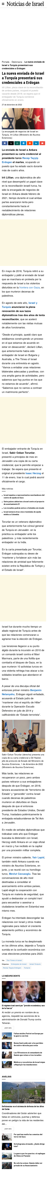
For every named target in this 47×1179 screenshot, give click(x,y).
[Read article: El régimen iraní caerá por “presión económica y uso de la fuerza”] (23, 992)
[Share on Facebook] (5, 143)
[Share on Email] (42, 143)
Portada (5, 61)
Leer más (9, 1028)
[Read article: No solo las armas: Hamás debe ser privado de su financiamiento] (7, 1165)
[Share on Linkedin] (36, 143)
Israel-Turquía (35, 964)
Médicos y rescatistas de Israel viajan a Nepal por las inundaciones (29, 1063)
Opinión (7, 1101)
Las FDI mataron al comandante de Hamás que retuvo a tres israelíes (28, 1054)
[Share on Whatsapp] (17, 143)
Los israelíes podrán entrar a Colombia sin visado (24, 508)
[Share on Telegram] (23, 143)
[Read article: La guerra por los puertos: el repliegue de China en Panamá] (7, 1156)
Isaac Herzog (33, 473)
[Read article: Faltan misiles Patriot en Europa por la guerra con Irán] (7, 1036)
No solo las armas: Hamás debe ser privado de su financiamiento (28, 1164)
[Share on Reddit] (30, 143)
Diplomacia (17, 61)
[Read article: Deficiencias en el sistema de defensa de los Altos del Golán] (23, 1092)
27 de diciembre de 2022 (12, 104)
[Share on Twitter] (11, 143)
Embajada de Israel (19, 964)
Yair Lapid (38, 857)
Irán (6, 1000)
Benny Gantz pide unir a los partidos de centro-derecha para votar (28, 1044)
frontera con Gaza (29, 287)
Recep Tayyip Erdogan (12, 968)
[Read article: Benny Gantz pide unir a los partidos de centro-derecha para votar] (7, 1045)
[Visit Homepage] (25, 3)
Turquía (27, 968)
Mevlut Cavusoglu (19, 873)
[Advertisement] (23, 33)
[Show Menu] (3, 3)
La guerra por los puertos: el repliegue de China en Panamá (29, 1154)
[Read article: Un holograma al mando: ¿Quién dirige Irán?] (7, 1146)
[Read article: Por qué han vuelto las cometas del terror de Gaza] (7, 1136)
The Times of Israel (14, 960)
